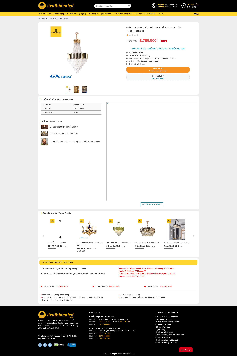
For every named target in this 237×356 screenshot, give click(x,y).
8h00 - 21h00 (193, 6)
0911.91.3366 (125, 322)
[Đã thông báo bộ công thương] (71, 345)
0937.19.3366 (114, 286)
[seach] (129, 5)
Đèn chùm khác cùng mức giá (57, 213)
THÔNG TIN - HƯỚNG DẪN (167, 312)
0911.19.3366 (104, 336)
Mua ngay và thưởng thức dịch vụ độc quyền (158, 49)
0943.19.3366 (104, 339)
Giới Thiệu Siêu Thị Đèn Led (166, 317)
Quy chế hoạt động (163, 324)
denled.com (130, 353)
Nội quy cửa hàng (162, 327)
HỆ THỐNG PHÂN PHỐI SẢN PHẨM (57, 262)
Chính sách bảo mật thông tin (167, 340)
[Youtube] (50, 345)
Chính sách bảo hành (164, 332)
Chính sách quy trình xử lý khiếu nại (169, 335)
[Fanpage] (40, 345)
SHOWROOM (95, 312)
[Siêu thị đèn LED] (56, 6)
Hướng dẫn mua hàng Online (167, 322)
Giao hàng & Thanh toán (165, 319)
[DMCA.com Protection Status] (59, 345)
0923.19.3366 (104, 333)
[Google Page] (45, 345)
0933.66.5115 (104, 322)
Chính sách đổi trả (162, 337)
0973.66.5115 (62, 286)
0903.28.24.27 (166, 286)
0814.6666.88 (104, 324)
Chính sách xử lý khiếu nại (166, 342)
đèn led (41, 325)
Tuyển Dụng (160, 330)
